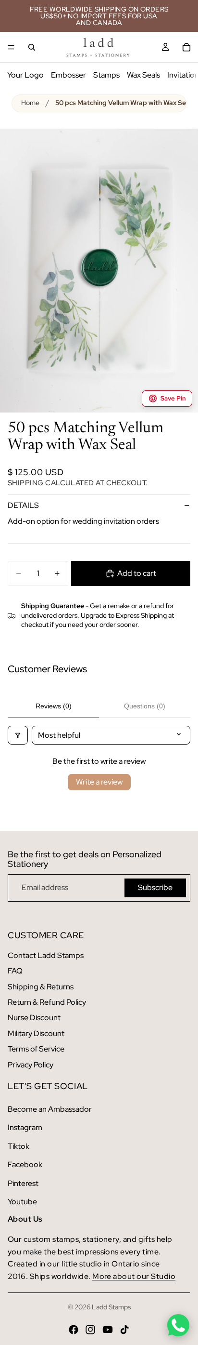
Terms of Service (36, 1049)
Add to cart (136, 573)
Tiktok (18, 1146)
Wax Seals (143, 75)
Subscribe (155, 887)
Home (30, 102)
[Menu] (11, 47)
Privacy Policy (30, 1065)
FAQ (15, 971)
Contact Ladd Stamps (46, 955)
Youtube (22, 1202)
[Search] (31, 47)
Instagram (25, 1127)
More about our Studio (133, 1276)
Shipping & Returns (41, 987)
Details (23, 505)
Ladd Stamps (111, 1307)
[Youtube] (107, 1329)
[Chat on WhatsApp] (178, 1325)
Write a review (99, 782)
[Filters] (18, 735)
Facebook (25, 1164)
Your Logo (25, 75)
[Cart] (186, 47)
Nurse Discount (34, 1017)
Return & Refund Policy (47, 1002)
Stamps (106, 75)
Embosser (68, 75)
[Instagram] (90, 1329)
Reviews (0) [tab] (54, 706)
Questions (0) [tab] (144, 706)
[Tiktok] (124, 1329)
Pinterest (23, 1183)
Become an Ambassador (50, 1109)
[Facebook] (73, 1329)
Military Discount (36, 1033)
